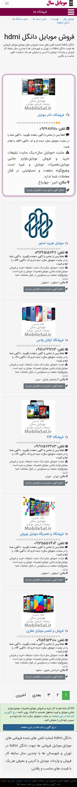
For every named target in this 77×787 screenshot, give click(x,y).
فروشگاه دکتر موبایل (50, 115)
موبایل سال (68, 19)
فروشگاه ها (40, 12)
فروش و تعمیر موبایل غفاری (45, 631)
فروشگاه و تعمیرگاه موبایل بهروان (42, 534)
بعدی (36, 695)
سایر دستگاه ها (20, 19)
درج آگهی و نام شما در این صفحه (38, 727)
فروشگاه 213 (55, 437)
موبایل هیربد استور (51, 243)
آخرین (21, 695)
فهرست (54, 19)
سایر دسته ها (39, 19)
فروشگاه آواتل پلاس (50, 340)
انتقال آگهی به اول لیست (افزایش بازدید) (45, 190)
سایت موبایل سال (19, 781)
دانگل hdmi (63, 23)
